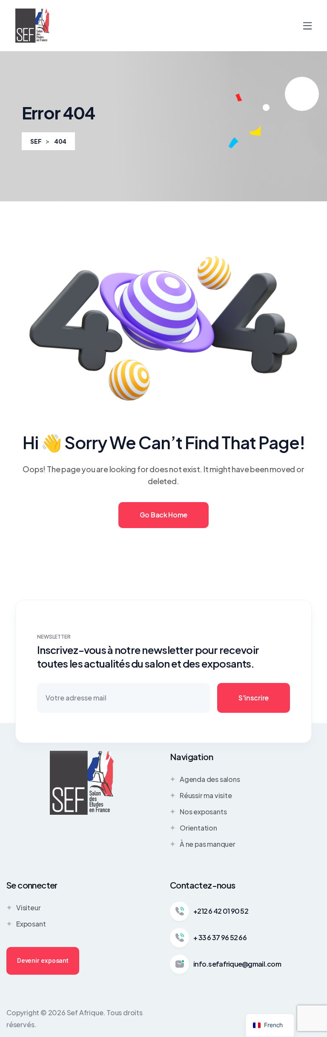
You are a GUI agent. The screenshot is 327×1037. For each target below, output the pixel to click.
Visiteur (28, 907)
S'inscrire (253, 697)
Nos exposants (203, 811)
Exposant (31, 923)
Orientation (198, 827)
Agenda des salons (210, 779)
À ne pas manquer (207, 843)
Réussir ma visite (206, 795)
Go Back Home (163, 514)
